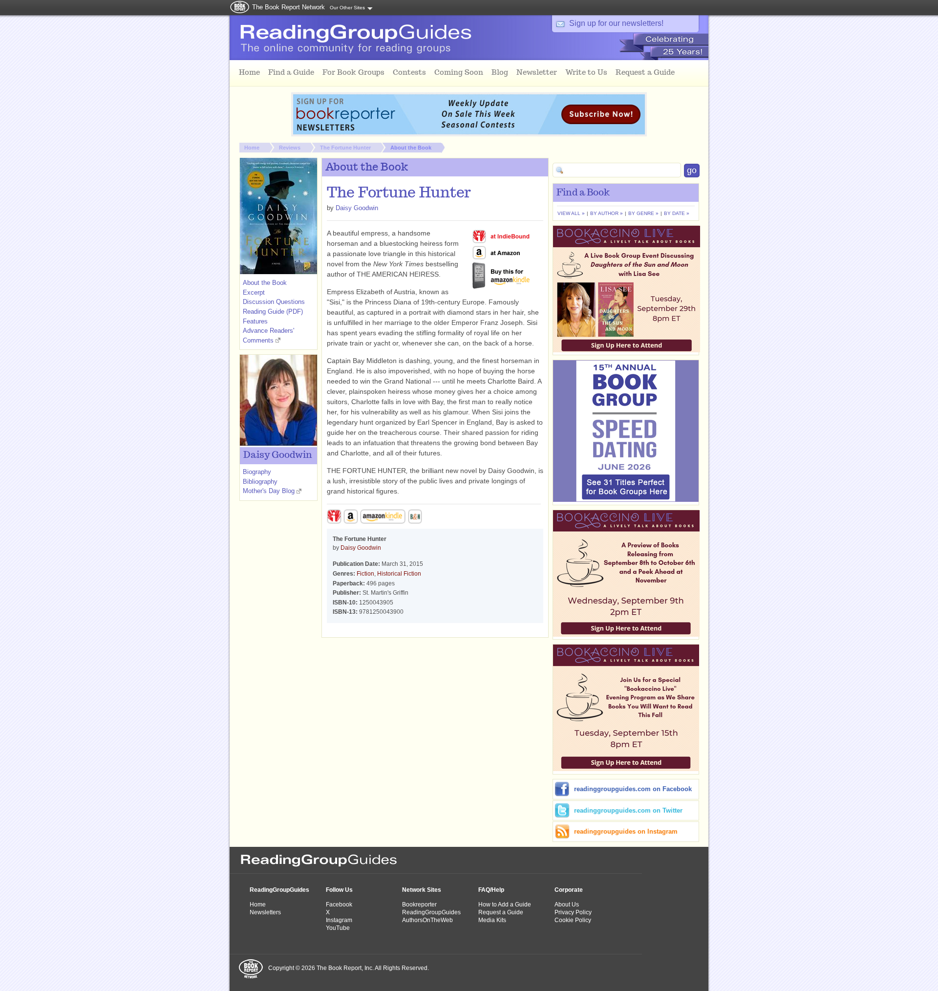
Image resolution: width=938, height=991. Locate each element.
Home (251, 148)
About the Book (410, 148)
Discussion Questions (274, 301)
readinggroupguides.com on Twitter (628, 810)
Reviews (289, 148)
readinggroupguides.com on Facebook (633, 789)
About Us (566, 904)
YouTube (338, 928)
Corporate (568, 890)
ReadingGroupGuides (279, 890)
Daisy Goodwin (357, 208)
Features (255, 321)
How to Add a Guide (504, 904)
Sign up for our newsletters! (616, 23)
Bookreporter (419, 904)
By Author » (606, 213)
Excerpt (254, 292)
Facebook (339, 904)
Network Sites (421, 890)
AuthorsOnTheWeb (427, 920)
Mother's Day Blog (269, 491)
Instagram (339, 920)
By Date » (676, 213)
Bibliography (260, 481)
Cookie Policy (572, 920)
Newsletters (265, 912)
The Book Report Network (288, 7)
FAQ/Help (491, 890)
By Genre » (643, 213)
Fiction (365, 573)
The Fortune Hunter (345, 148)
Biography (257, 471)
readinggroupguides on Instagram (626, 831)
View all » (571, 213)
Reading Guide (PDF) (273, 311)
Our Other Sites (347, 7)
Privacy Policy (573, 912)
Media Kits (492, 920)
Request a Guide (500, 912)
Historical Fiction (399, 573)
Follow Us (339, 890)
